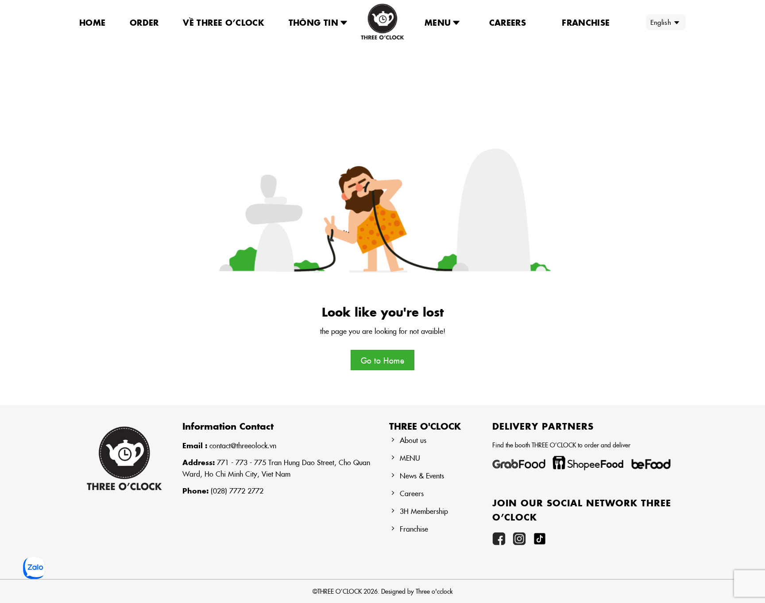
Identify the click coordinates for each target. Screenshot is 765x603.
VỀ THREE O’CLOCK (223, 22)
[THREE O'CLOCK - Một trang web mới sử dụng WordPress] (382, 22)
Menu (438, 22)
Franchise (586, 22)
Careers (507, 22)
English (660, 22)
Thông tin (313, 22)
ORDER (144, 22)
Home (92, 22)
